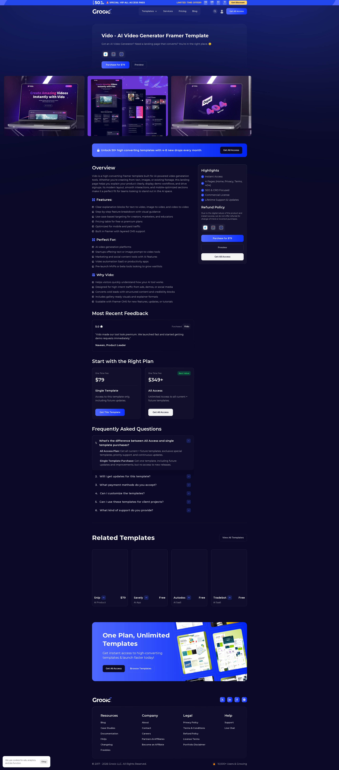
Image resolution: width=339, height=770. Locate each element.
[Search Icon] (215, 11)
